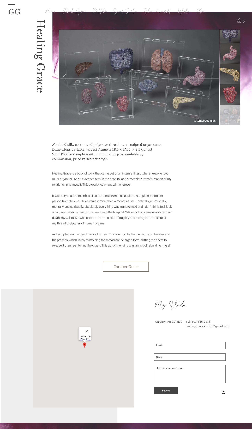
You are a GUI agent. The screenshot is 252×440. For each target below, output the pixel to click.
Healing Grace (40, 56)
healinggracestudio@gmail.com (208, 326)
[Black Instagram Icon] (223, 392)
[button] (242, 20)
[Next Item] (64, 77)
